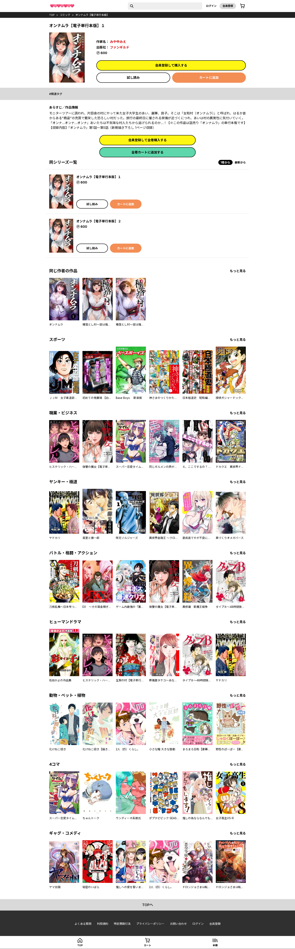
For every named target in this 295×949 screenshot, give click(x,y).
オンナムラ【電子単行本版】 (92, 14)
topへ (147, 905)
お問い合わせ (178, 923)
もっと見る (238, 271)
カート (147, 945)
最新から (240, 162)
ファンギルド (119, 47)
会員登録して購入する (171, 65)
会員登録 (228, 5)
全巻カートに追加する (147, 152)
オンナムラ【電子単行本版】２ (98, 221)
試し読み (133, 78)
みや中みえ (118, 42)
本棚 (215, 945)
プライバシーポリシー (150, 923)
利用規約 (102, 923)
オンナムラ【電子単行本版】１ (98, 177)
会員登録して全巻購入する (147, 140)
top (52, 14)
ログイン (211, 5)
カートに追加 (209, 78)
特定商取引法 (122, 923)
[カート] (242, 6)
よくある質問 (82, 923)
